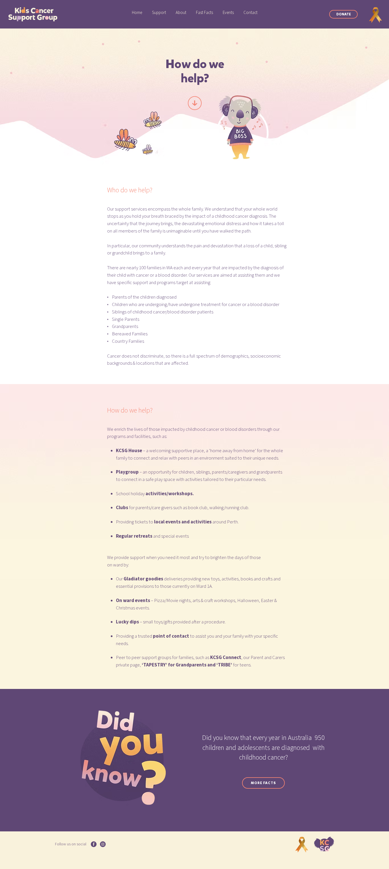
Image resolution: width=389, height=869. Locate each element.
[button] (159, 13)
